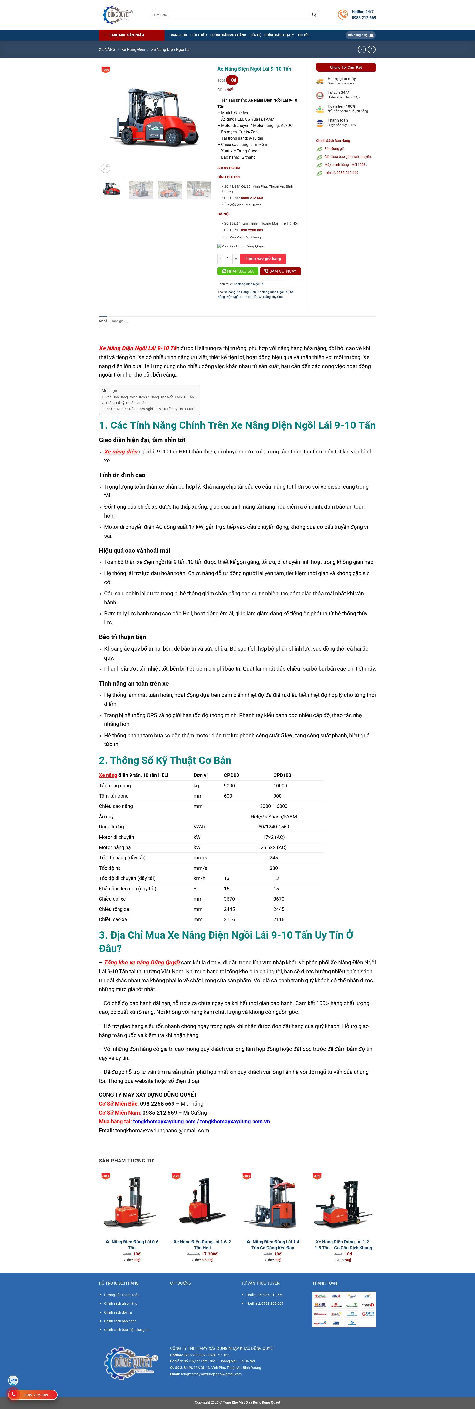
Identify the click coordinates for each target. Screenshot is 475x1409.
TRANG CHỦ (178, 35)
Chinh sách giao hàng (120, 1303)
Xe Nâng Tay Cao (271, 297)
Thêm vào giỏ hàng (263, 258)
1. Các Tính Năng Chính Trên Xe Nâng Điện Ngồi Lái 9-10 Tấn (148, 397)
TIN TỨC (303, 35)
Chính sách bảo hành (120, 1321)
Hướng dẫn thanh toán (121, 1295)
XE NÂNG (107, 49)
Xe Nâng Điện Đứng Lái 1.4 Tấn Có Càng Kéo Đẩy (272, 1244)
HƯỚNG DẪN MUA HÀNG (228, 35)
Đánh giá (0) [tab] (120, 321)
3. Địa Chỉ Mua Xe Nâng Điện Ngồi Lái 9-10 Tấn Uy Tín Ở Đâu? (148, 409)
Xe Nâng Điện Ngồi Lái (170, 49)
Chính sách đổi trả (118, 1312)
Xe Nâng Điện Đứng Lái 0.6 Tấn (131, 1244)
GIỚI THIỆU (198, 35)
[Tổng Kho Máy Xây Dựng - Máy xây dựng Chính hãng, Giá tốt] (117, 14)
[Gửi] (314, 15)
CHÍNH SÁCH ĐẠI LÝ (279, 35)
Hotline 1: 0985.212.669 (264, 1295)
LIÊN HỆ (255, 35)
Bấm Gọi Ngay (282, 271)
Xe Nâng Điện (133, 49)
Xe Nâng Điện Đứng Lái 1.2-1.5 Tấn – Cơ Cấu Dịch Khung (343, 1244)
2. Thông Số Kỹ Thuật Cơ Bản (124, 403)
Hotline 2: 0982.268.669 (264, 1303)
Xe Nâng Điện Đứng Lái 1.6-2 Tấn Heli (202, 1244)
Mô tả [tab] (103, 321)
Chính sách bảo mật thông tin (126, 1330)
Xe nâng (108, 775)
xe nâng (229, 292)
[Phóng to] (105, 168)
